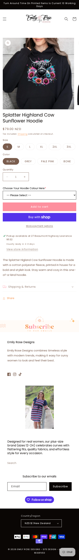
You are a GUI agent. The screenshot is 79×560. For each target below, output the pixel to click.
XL (41, 147)
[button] (5, 19)
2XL (55, 147)
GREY (28, 161)
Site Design (49, 549)
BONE (67, 161)
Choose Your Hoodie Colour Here (24, 188)
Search (11, 463)
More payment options (39, 226)
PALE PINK (47, 161)
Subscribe (60, 486)
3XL (69, 147)
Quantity (8, 169)
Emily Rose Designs (28, 549)
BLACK (11, 161)
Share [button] (10, 298)
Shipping (23, 134)
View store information (22, 249)
